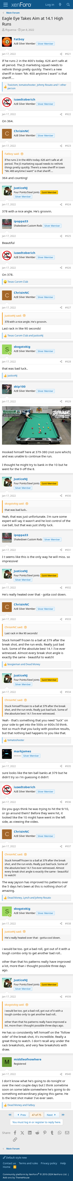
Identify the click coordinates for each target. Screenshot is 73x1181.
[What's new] (60, 4)
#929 (68, 401)
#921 (68, 54)
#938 (68, 923)
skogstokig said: (14, 503)
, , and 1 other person (37, 86)
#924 (68, 204)
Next (50, 1115)
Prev (23, 1115)
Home (6, 1167)
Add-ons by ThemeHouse (16, 1177)
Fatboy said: (12, 154)
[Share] (61, 54)
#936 (68, 802)
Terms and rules (28, 1163)
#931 (68, 550)
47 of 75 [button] (36, 1115)
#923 (68, 145)
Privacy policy (49, 1163)
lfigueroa (10, 30)
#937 (68, 846)
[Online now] (10, 353)
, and (29, 897)
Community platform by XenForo (35, 1174)
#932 (68, 587)
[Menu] (5, 5)
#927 (68, 307)
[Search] (68, 4)
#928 (68, 361)
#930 (68, 495)
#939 (68, 996)
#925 (68, 236)
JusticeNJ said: (13, 315)
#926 (68, 267)
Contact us (9, 1163)
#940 (68, 1074)
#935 (68, 766)
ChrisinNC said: (14, 627)
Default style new (16, 1157)
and (25, 335)
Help (63, 1163)
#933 (68, 619)
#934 (68, 692)
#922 (68, 114)
